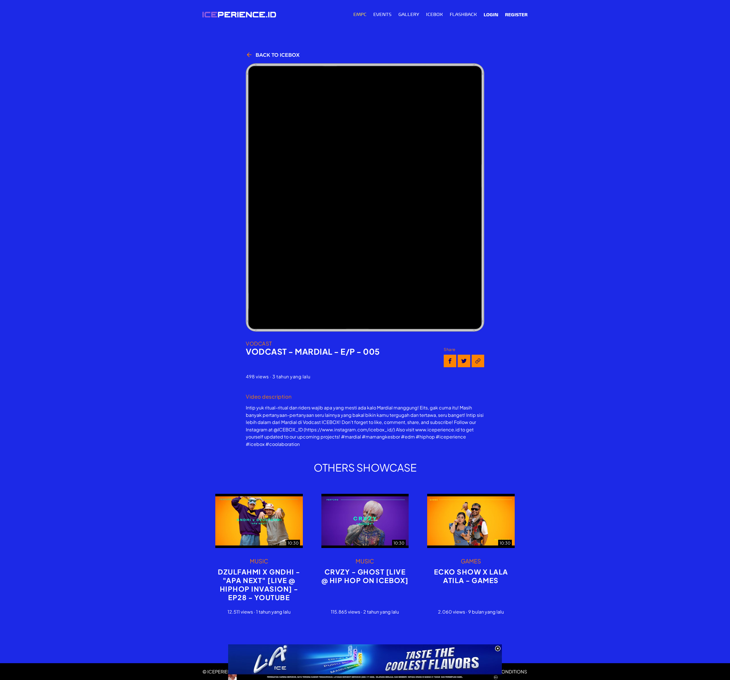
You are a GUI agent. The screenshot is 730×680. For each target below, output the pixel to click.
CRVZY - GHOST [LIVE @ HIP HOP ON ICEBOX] (365, 575)
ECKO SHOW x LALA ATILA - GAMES (471, 575)
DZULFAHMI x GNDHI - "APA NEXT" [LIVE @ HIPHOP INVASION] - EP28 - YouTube (259, 584)
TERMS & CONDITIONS (502, 672)
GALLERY (408, 14)
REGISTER (516, 15)
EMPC (359, 14)
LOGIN (491, 15)
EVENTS (382, 14)
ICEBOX (434, 14)
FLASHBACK (463, 14)
